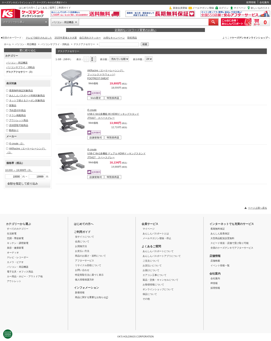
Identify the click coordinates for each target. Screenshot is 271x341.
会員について (82, 241)
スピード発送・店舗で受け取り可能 (229, 243)
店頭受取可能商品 (18, 125)
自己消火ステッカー (90, 37)
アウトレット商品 (18, 120)
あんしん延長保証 (220, 233)
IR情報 (214, 283)
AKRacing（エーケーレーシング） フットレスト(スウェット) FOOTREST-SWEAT (105, 74)
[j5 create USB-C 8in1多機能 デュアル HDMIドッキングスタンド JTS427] (71, 161)
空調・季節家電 (15, 238)
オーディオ (13, 252)
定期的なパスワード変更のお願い (135, 30)
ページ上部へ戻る (257, 208)
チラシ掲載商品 (17, 115)
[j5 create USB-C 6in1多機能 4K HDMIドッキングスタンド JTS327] (71, 122)
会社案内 (264, 2)
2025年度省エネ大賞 (66, 37)
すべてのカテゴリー (17, 228)
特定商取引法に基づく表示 (89, 274)
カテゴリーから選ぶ (14, 22)
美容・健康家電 (15, 247)
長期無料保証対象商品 (21, 90)
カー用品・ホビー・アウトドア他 (25, 276)
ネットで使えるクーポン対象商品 (27, 100)
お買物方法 (81, 246)
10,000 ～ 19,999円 (18, 170)
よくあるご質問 (46, 7)
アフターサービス (84, 260)
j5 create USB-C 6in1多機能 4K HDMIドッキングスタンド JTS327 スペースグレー (113, 114)
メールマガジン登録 (203, 8)
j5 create (17, 143)
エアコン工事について (154, 275)
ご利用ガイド (64, 7)
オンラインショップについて (158, 289)
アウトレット (14, 281)
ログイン (224, 8)
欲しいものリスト (260, 8)
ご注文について (151, 260)
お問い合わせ (82, 270)
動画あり (14, 130)
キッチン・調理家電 (17, 243)
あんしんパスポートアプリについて (162, 256)
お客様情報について (153, 284)
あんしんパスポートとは (156, 233)
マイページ (240, 8)
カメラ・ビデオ (15, 262)
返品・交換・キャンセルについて (160, 279)
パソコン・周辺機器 (63, 22)
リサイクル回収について (88, 265)
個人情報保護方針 (84, 279)
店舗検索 (215, 260)
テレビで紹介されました (39, 37)
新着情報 (80, 292)
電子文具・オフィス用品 (20, 271)
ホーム (7, 44)
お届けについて (151, 270)
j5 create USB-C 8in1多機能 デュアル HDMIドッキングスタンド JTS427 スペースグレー (116, 153)
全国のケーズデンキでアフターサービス (231, 247)
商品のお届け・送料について (90, 255)
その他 (146, 299)
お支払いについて (152, 265)
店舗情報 (215, 255)
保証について (150, 294)
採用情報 (251, 2)
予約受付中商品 (17, 110)
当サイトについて (84, 236)
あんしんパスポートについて (158, 251)
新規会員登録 (180, 8)
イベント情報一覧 (220, 265)
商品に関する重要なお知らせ (90, 297)
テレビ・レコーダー (17, 257)
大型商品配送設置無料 (222, 238)
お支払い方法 (82, 251)
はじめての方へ (27, 7)
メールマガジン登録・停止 (157, 238)
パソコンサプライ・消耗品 (55, 44)
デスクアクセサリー (84, 44)
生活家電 (11, 233)
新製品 (12, 105)
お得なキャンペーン (114, 37)
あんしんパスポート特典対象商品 (27, 95)
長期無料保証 (217, 228)
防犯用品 (132, 37)
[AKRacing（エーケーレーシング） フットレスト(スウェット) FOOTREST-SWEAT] (71, 82)
